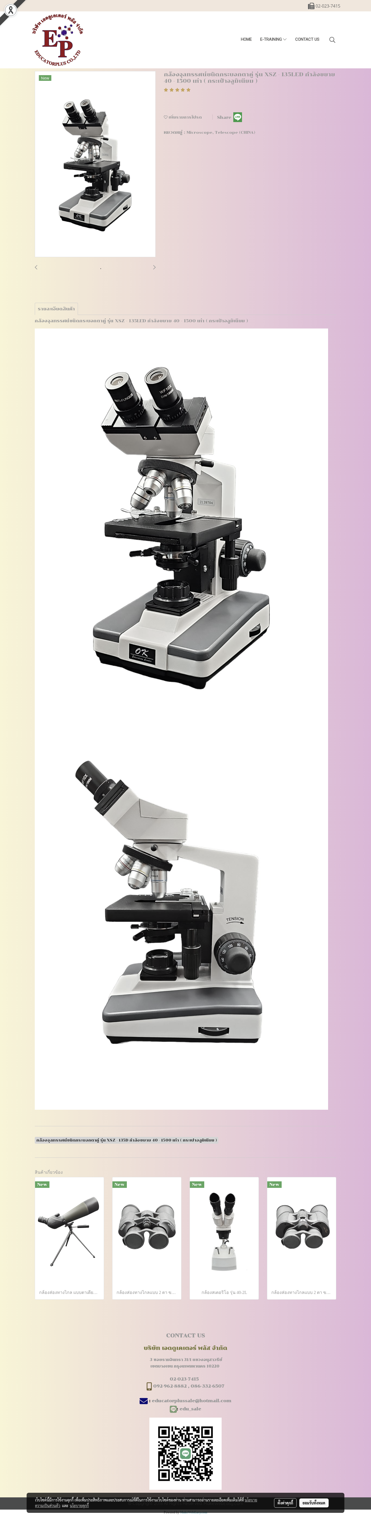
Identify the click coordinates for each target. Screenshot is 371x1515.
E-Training (271, 39)
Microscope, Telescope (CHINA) (221, 132)
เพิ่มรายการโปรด (185, 117)
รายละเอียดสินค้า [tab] (56, 308)
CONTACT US (307, 39)
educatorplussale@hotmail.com (191, 1400)
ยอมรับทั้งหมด (314, 1502)
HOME (246, 39)
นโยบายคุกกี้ (79, 1505)
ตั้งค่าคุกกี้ (285, 1502)
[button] (332, 40)
